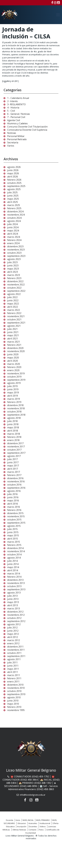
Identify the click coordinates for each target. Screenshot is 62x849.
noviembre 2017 (16, 446)
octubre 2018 (14, 411)
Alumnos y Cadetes (17, 123)
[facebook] (52, 2)
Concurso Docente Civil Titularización (27, 126)
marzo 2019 (13, 398)
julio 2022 (12, 297)
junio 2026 (12, 170)
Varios (10, 145)
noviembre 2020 (16, 351)
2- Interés (12, 101)
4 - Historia (13, 107)
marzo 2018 (13, 433)
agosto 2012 (14, 624)
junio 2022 (12, 300)
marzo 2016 (13, 506)
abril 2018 (12, 430)
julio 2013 (12, 595)
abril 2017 (12, 468)
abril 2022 (12, 306)
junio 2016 (12, 497)
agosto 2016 (14, 491)
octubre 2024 (14, 217)
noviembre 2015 (16, 516)
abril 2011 (12, 672)
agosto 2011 (14, 659)
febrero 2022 (14, 313)
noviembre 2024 (16, 214)
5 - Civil (11, 110)
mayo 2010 (13, 703)
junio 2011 (12, 665)
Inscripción (21, 826)
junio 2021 (12, 332)
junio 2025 (12, 195)
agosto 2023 (14, 259)
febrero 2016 (14, 510)
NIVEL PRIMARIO (43, 820)
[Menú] (58, 15)
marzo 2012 (13, 640)
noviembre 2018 (16, 408)
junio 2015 (12, 532)
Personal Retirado (17, 139)
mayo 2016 (13, 500)
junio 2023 (12, 265)
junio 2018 (12, 424)
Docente (9, 820)
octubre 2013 (14, 586)
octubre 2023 (14, 252)
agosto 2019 (14, 383)
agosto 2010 (14, 697)
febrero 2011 (14, 678)
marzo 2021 (13, 341)
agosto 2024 (14, 221)
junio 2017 (12, 462)
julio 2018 (12, 421)
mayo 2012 (13, 633)
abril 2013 (12, 605)
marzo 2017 (13, 472)
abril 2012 (12, 637)
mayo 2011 (13, 668)
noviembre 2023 (16, 249)
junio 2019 (12, 389)
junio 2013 (12, 599)
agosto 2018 (14, 418)
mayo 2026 (13, 173)
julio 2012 (12, 627)
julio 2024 (12, 224)
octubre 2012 (14, 618)
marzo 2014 (13, 573)
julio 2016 (12, 494)
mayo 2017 (13, 465)
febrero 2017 (14, 475)
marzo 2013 (13, 608)
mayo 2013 (13, 602)
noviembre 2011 (16, 649)
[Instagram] (55, 2)
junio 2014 (12, 564)
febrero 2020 (14, 367)
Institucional (45, 823)
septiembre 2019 (16, 379)
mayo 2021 (13, 335)
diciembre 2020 (15, 348)
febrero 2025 (14, 208)
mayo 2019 (13, 392)
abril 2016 (12, 503)
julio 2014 (12, 560)
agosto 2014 (14, 557)
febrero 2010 (14, 707)
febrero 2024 (14, 240)
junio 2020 (12, 354)
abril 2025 (12, 202)
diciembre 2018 (15, 405)
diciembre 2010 (15, 684)
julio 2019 (12, 386)
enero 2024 (13, 243)
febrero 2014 (14, 576)
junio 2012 (12, 630)
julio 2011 (12, 662)
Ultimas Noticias (19, 829)
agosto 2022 (14, 294)
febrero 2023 (14, 278)
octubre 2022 (14, 287)
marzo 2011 (13, 675)
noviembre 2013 (16, 583)
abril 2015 (12, 538)
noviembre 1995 (16, 710)
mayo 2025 (13, 198)
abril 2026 (12, 176)
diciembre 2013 (15, 579)
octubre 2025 (14, 182)
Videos (43, 826)
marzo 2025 (13, 205)
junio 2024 (12, 227)
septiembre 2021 (16, 322)
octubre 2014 (14, 554)
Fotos (41, 829)
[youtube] (58, 2)
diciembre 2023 (15, 246)
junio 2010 (12, 700)
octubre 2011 (14, 653)
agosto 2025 (14, 189)
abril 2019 (12, 395)
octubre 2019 (14, 376)
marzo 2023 (13, 275)
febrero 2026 (14, 179)
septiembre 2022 (16, 290)
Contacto (32, 829)
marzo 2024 (13, 236)
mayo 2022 (13, 303)
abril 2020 (12, 360)
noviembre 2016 (16, 481)
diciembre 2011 (15, 646)
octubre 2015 (14, 519)
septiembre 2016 (16, 487)
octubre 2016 (14, 484)
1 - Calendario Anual (18, 98)
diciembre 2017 (15, 443)
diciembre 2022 (15, 281)
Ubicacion (21, 823)
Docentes (33, 826)
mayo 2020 (13, 357)
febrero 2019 (14, 402)
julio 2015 (12, 529)
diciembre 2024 (15, 211)
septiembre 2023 (16, 256)
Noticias (11, 133)
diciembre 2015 (15, 513)
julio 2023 (12, 262)
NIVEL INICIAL (28, 820)
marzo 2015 (13, 541)
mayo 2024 (13, 230)
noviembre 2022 (16, 284)
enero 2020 (13, 370)
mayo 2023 (13, 268)
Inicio (18, 820)
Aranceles (32, 823)
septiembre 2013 (16, 589)
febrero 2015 (14, 545)
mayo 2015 (13, 535)
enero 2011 (13, 681)
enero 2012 (13, 643)
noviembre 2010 (16, 687)
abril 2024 (12, 233)
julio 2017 (12, 459)
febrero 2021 (14, 344)
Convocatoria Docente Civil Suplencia (27, 129)
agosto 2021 (14, 325)
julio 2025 (12, 192)
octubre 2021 (14, 319)
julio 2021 (12, 329)
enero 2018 (13, 440)
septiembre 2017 (16, 452)
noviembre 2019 (16, 373)
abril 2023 (12, 271)
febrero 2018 (14, 437)
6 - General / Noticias (18, 113)
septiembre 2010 (16, 694)
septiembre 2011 (16, 656)
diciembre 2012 (15, 611)
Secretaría (12, 142)
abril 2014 (12, 570)
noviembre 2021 (16, 316)
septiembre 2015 (16, 522)
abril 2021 (12, 338)
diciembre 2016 (15, 478)
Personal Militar (16, 136)
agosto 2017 (14, 456)
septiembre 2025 (16, 186)
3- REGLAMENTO (16, 104)
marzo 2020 (13, 364)
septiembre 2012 (16, 621)
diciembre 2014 (15, 548)
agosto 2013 (14, 592)
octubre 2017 (14, 449)
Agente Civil (13, 120)
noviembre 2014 (16, 551)
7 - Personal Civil (16, 117)
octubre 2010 (14, 691)
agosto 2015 (14, 526)
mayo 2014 (13, 567)
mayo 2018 (13, 427)
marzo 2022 (13, 310)
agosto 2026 (14, 167)
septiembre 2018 (16, 414)
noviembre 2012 (16, 614)
